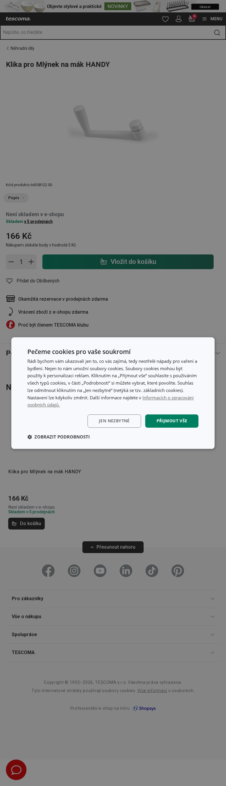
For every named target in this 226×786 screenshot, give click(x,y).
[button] (58, 436)
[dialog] (113, 393)
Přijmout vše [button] (172, 420)
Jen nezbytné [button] (114, 420)
